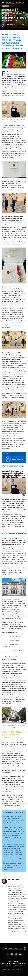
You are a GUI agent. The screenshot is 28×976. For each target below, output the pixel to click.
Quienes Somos (18, 966)
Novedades (5, 6)
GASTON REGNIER (11, 24)
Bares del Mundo (13, 961)
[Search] (25, 2)
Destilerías (8, 966)
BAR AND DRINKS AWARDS (8, 963)
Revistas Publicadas (13, 959)
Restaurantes (21, 963)
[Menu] (3, 2)
